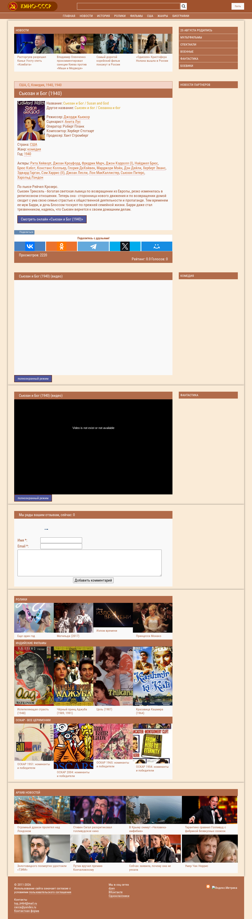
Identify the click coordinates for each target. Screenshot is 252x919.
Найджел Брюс (146, 163)
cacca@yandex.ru (25, 907)
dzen (112, 888)
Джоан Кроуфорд (66, 163)
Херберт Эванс (154, 168)
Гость (238, 6)
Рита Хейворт (40, 163)
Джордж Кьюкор (77, 117)
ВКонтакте (116, 892)
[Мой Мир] (156, 246)
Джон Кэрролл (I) (119, 163)
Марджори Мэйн (109, 168)
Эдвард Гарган (28, 172)
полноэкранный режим (33, 378)
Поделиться (26, 232)
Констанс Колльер (51, 168)
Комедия (37, 85)
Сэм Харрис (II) (53, 172)
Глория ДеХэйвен (81, 168)
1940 (49, 85)
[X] (125, 246)
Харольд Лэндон (30, 177)
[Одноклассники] (61, 246)
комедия (34, 149)
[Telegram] (93, 246)
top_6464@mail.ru (25, 903)
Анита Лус (73, 121)
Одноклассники (119, 896)
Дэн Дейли (132, 168)
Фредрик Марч (93, 163)
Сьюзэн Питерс (132, 172)
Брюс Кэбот (26, 168)
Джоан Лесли (77, 172)
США (22, 85)
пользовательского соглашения (50, 892)
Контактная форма (26, 911)
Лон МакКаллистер (104, 172)
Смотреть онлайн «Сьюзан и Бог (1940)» (52, 219)
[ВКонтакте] (29, 246)
